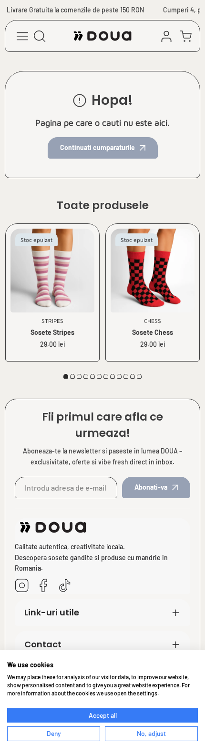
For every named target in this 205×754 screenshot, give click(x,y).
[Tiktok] (65, 586)
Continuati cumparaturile (97, 147)
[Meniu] (22, 36)
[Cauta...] (39, 36)
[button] (185, 36)
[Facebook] (43, 586)
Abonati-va (150, 487)
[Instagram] (22, 586)
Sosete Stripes (52, 332)
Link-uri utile (51, 612)
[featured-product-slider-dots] (65, 376)
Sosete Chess (152, 332)
